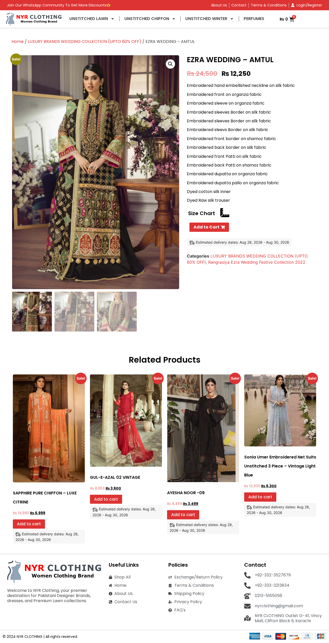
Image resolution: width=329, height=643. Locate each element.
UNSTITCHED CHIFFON (146, 19)
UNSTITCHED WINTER (206, 19)
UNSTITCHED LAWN (88, 19)
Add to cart (29, 524)
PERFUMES (254, 19)
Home (18, 41)
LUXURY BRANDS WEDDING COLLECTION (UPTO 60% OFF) (84, 41)
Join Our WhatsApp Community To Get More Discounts (56, 5)
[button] (170, 64)
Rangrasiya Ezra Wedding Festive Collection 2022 (256, 262)
